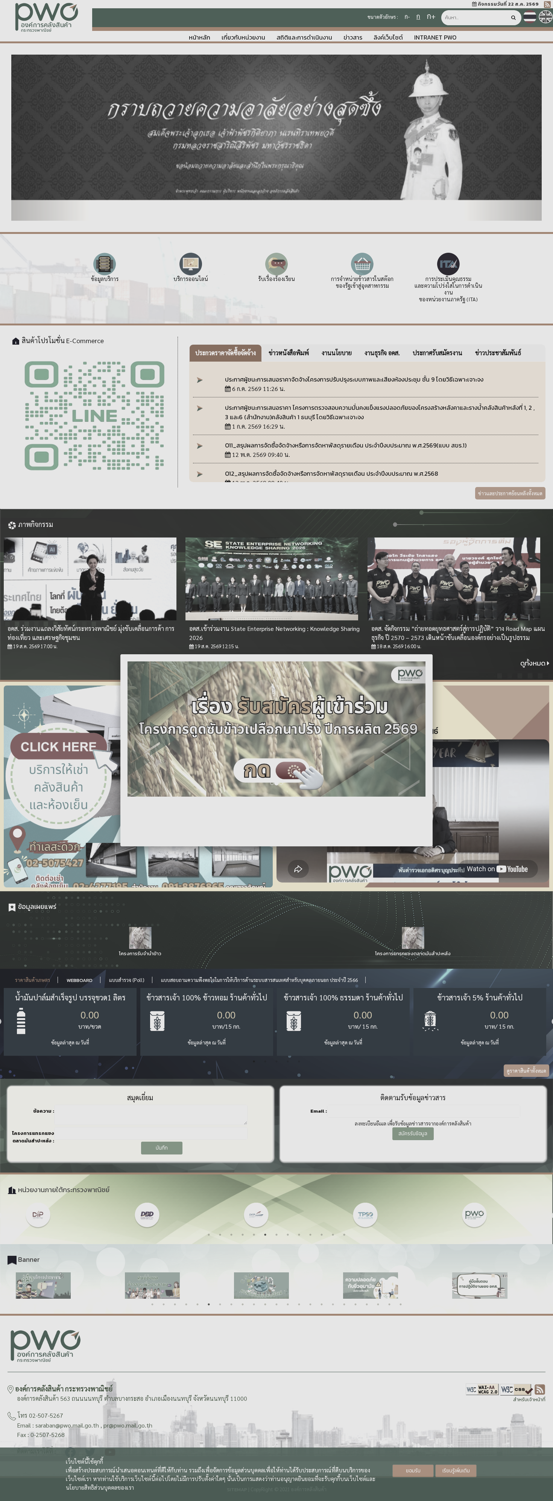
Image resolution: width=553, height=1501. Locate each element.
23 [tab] (400, 1304)
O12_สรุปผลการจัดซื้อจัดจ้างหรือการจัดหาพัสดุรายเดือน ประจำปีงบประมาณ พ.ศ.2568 (331, 473)
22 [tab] (389, 1304)
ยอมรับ (413, 1470)
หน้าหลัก (199, 37)
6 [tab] (265, 1234)
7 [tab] (276, 1234)
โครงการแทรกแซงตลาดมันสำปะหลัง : (33, 1137)
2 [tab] (265, 1061)
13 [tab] (344, 1234)
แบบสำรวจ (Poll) (126, 980)
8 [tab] (288, 1234)
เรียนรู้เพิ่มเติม (456, 1470)
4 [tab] (288, 1061)
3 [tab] (276, 1061)
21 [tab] (378, 1304)
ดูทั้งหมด (533, 663)
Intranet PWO (435, 37)
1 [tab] (254, 1061)
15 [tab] (310, 1304)
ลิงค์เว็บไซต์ (388, 37)
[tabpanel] (70, 1022)
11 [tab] (321, 1234)
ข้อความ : (43, 1111)
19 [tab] (355, 1304)
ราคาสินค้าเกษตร (32, 980)
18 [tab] (344, 1304)
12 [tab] (333, 1234)
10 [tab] (310, 1234)
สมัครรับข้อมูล (412, 1133)
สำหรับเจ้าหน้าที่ (529, 1399)
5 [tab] (299, 1061)
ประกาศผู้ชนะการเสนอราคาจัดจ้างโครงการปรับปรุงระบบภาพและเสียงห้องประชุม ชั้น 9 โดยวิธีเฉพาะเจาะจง (354, 379)
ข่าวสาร (352, 37)
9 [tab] (299, 1234)
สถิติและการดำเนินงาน (304, 37)
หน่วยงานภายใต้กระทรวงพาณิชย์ (63, 1190)
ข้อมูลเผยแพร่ (36, 906)
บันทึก (162, 1148)
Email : (318, 1111)
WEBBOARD (80, 980)
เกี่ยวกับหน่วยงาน (243, 37)
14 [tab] (299, 1304)
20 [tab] (367, 1304)
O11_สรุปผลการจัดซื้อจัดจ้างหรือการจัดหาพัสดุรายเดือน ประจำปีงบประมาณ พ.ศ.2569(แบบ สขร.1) (345, 445)
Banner (28, 1259)
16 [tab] (321, 1304)
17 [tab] (333, 1304)
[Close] (432, 654)
